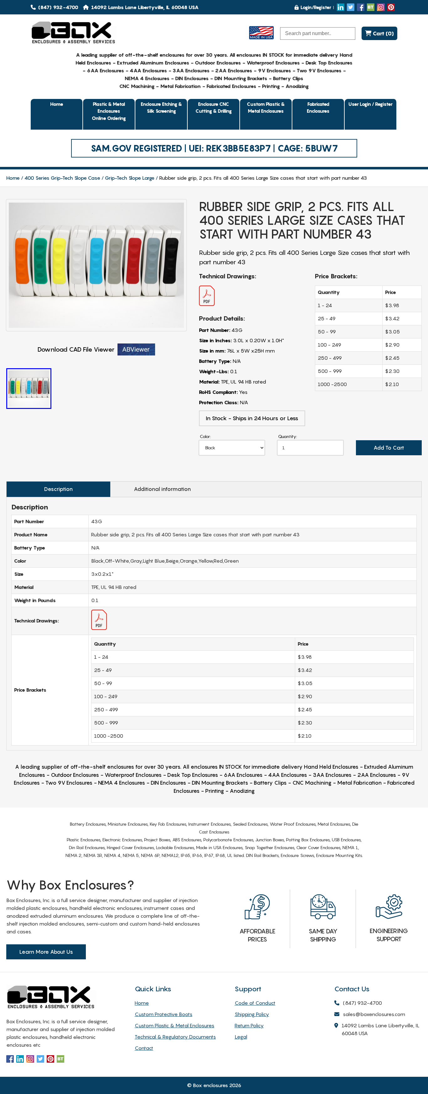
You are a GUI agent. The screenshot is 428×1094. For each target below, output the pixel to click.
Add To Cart (388, 448)
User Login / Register (370, 104)
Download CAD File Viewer (76, 349)
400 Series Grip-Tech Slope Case (62, 178)
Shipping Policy (252, 1014)
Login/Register (315, 7)
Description (58, 489)
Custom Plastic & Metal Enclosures (266, 107)
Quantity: (287, 436)
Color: (205, 436)
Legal (241, 1037)
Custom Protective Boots (163, 1014)
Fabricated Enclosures (318, 107)
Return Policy (249, 1025)
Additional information (162, 489)
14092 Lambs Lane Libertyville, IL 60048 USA (381, 1029)
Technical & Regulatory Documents (175, 1037)
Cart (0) (382, 33)
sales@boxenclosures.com (374, 1014)
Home (56, 104)
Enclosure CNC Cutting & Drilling (214, 107)
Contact (144, 1048)
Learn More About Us (46, 952)
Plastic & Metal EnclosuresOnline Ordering (109, 111)
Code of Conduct (255, 1003)
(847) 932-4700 (57, 7)
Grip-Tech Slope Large (129, 178)
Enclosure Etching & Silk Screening (161, 107)
